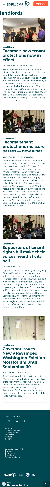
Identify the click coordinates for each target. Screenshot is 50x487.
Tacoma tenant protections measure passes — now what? (24, 146)
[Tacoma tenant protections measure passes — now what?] (24, 121)
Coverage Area (11, 433)
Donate (41, 4)
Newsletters (10, 455)
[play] (4, 484)
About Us (9, 429)
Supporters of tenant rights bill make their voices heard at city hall (24, 254)
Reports (8, 439)
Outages (9, 451)
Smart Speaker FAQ (14, 449)
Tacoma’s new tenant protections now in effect (24, 55)
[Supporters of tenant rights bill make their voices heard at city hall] (24, 227)
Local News (8, 47)
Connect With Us (13, 431)
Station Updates (12, 457)
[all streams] (46, 484)
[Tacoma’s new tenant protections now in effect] (24, 30)
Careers (8, 437)
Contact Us (10, 453)
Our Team (9, 435)
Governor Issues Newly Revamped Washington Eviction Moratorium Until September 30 (24, 357)
